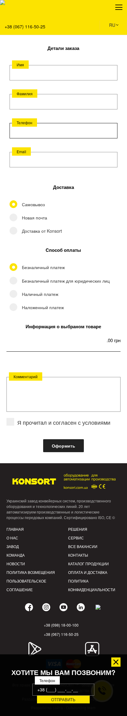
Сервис (76, 537)
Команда (15, 555)
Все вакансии (82, 546)
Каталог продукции (88, 563)
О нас (12, 537)
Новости (15, 563)
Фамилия (25, 93)
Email (21, 151)
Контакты (78, 555)
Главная (15, 529)
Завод (12, 546)
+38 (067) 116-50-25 (25, 26)
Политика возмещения (30, 572)
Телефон (24, 122)
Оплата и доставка (87, 572)
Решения (14, 34)
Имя (20, 64)
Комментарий (26, 376)
